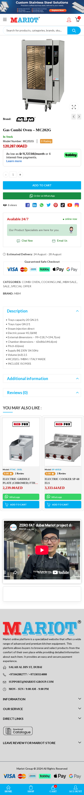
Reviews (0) (17, 392)
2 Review (19, 473)
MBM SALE (69, 282)
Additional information (27, 378)
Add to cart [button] (18, 504)
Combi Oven (31, 282)
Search (74, 30)
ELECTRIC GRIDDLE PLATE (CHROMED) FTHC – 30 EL (21, 483)
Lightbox (73, 107)
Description (17, 311)
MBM (17, 293)
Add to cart (42, 185)
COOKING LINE (51, 282)
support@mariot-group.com (31, 681)
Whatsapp (14, 497)
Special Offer (21, 286)
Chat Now (27, 240)
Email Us (62, 240)
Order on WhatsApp (44, 195)
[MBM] (25, 118)
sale (6, 286)
